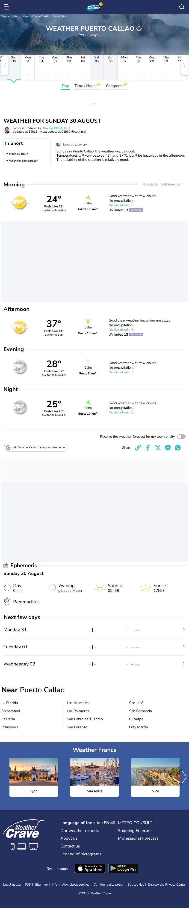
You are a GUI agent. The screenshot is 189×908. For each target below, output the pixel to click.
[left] (4, 66)
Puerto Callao (60, 16)
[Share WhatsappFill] (178, 448)
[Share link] (138, 448)
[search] (182, 7)
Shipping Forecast (135, 830)
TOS (28, 884)
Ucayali (25, 16)
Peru (16, 16)
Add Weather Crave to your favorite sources (39, 447)
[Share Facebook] (148, 448)
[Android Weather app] (123, 869)
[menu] (7, 7)
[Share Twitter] (158, 448)
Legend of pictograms (80, 854)
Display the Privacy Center (167, 885)
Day (65, 85)
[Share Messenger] (168, 448)
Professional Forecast (138, 838)
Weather (5, 16)
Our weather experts (79, 830)
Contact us (70, 846)
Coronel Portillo (40, 16)
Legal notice (12, 884)
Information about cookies (70, 884)
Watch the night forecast (162, 184)
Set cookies (136, 885)
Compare (114, 85)
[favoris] (139, 28)
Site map (41, 884)
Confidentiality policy (109, 884)
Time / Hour (85, 85)
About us (68, 838)
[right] (184, 66)
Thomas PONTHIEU (56, 128)
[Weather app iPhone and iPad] (90, 869)
